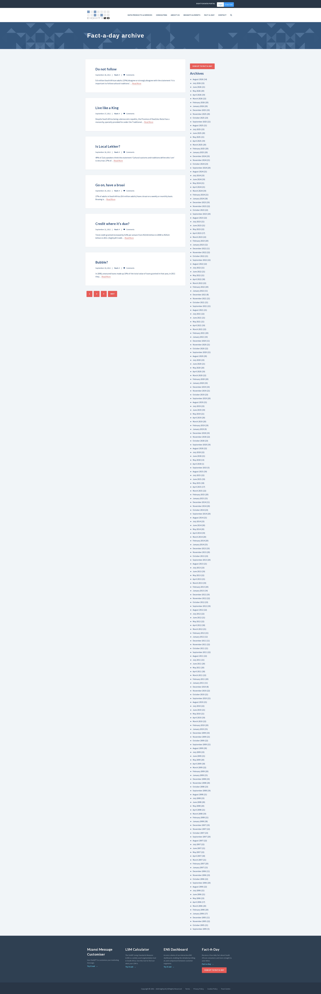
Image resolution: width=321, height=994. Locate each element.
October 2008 (198, 786)
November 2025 (199, 114)
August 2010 (198, 702)
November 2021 (199, 298)
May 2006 (196, 898)
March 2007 (197, 860)
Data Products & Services (140, 15)
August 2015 (198, 471)
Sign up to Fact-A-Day (202, 66)
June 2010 (197, 710)
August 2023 (198, 218)
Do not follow (106, 69)
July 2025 (197, 129)
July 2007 (197, 844)
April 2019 (197, 417)
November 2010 (199, 690)
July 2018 (197, 452)
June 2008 (197, 802)
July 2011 (197, 660)
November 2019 (199, 390)
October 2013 (198, 556)
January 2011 (198, 683)
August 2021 (198, 310)
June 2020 (197, 364)
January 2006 (198, 913)
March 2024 (197, 191)
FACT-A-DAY (209, 15)
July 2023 (197, 221)
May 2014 (196, 529)
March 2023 (197, 237)
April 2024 (197, 187)
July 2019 (197, 406)
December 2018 (199, 433)
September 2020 (200, 352)
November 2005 (199, 921)
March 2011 (197, 675)
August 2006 (198, 886)
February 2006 (199, 909)
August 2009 (198, 748)
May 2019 (196, 414)
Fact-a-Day (206, 964)
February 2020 (199, 379)
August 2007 (198, 840)
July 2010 (197, 706)
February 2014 (199, 540)
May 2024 (196, 183)
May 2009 (196, 760)
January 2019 (198, 429)
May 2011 (196, 667)
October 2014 (198, 510)
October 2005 (198, 925)
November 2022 (199, 252)
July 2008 (197, 798)
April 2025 (197, 141)
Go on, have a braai (110, 185)
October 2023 (198, 210)
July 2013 (197, 567)
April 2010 (197, 717)
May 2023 (196, 229)
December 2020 (199, 341)
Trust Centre (225, 989)
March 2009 (197, 767)
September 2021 (200, 306)
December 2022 (199, 248)
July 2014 (197, 521)
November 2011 (199, 644)
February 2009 (199, 771)
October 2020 (198, 348)
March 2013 (197, 583)
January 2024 (198, 198)
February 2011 (199, 679)
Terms (187, 989)
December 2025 (199, 110)
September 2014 (200, 513)
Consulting (161, 15)
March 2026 (197, 98)
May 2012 (196, 621)
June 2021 (197, 317)
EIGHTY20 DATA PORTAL (205, 3)
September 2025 (200, 121)
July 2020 (197, 360)
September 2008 (200, 790)
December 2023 (199, 202)
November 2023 (199, 206)
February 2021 (199, 333)
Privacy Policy (198, 989)
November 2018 (199, 437)
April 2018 (197, 464)
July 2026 (197, 83)
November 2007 (199, 829)
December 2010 (199, 686)
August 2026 (198, 79)
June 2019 (197, 410)
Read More (136, 83)
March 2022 (197, 283)
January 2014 (198, 544)
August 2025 (198, 125)
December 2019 (199, 387)
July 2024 (197, 175)
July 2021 (197, 314)
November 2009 (199, 737)
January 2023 (198, 244)
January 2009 (198, 775)
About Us (175, 15)
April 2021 (197, 325)
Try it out (91, 966)
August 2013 (198, 563)
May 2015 (196, 483)
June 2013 (197, 571)
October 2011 (198, 648)
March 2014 (197, 537)
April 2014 (197, 533)
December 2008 (199, 779)
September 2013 (200, 560)
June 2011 (197, 663)
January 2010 (198, 729)
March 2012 (197, 629)
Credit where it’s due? (112, 224)
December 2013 (199, 548)
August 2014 (198, 517)
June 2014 (197, 525)
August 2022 (198, 264)
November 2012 (199, 598)
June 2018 (197, 456)
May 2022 (196, 275)
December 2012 (199, 594)
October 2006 (198, 879)
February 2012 (199, 633)
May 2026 (196, 91)
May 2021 (196, 321)
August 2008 (198, 794)
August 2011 (198, 656)
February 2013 (199, 587)
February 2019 (199, 425)
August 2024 (198, 171)
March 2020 (197, 375)
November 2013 (199, 552)
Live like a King (106, 108)
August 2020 (198, 356)
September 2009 (200, 744)
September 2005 (200, 929)
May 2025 (196, 137)
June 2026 (197, 87)
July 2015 (197, 475)
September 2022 (200, 260)
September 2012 (200, 606)
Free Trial (228, 4)
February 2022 (199, 287)
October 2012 (198, 602)
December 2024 (199, 156)
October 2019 (198, 394)
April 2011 (197, 671)
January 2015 (198, 498)
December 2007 (199, 825)
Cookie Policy (212, 989)
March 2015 (197, 490)
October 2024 (198, 164)
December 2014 (199, 502)
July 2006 (197, 890)
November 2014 (199, 506)
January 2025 (198, 152)
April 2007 (197, 856)
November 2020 (199, 344)
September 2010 (200, 698)
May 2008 (196, 806)
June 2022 (197, 271)
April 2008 (197, 810)
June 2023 (197, 225)
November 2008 (199, 783)
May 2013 (196, 575)
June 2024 (197, 179)
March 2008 (197, 813)
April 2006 (197, 902)
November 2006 (199, 875)
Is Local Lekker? (107, 146)
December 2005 (199, 917)
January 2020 (198, 383)
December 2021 (199, 294)
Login (220, 4)
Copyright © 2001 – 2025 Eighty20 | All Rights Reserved (161, 989)
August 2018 (198, 448)
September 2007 (200, 836)
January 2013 (198, 590)
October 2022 (198, 256)
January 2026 (198, 106)
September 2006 (200, 883)
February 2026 (199, 102)
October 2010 (198, 694)
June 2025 (197, 133)
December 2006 (199, 871)
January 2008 (198, 821)
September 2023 (200, 214)
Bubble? (101, 262)
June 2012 (197, 617)
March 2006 (197, 906)
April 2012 (197, 625)
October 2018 (198, 440)
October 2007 (198, 833)
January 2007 (198, 867)
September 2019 (200, 398)
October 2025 (198, 117)
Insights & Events (191, 15)
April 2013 (197, 579)
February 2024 (199, 194)
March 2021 (197, 329)
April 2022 (197, 279)
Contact (222, 15)
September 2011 (200, 652)
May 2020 (196, 367)
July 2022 (197, 267)
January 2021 (198, 337)
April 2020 (197, 371)
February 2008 (199, 817)
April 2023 (197, 233)
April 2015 (197, 487)
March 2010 (197, 721)
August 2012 (198, 610)
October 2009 (198, 740)
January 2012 (198, 636)
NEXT (112, 294)
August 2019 (198, 402)
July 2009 (197, 752)
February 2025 (199, 148)
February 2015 (199, 494)
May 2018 (196, 460)
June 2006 (197, 894)
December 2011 (199, 640)
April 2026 (197, 94)
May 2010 (196, 713)
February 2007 (199, 863)
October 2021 (198, 302)
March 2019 (197, 421)
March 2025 (197, 144)
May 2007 (196, 852)
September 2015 (200, 467)
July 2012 (197, 613)
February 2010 (199, 725)
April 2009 (197, 763)
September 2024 (200, 168)
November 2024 (199, 160)
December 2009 (199, 733)
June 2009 (197, 756)
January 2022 (198, 291)
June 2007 (197, 848)
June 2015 (197, 479)
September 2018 (200, 444)
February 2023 (199, 241)
